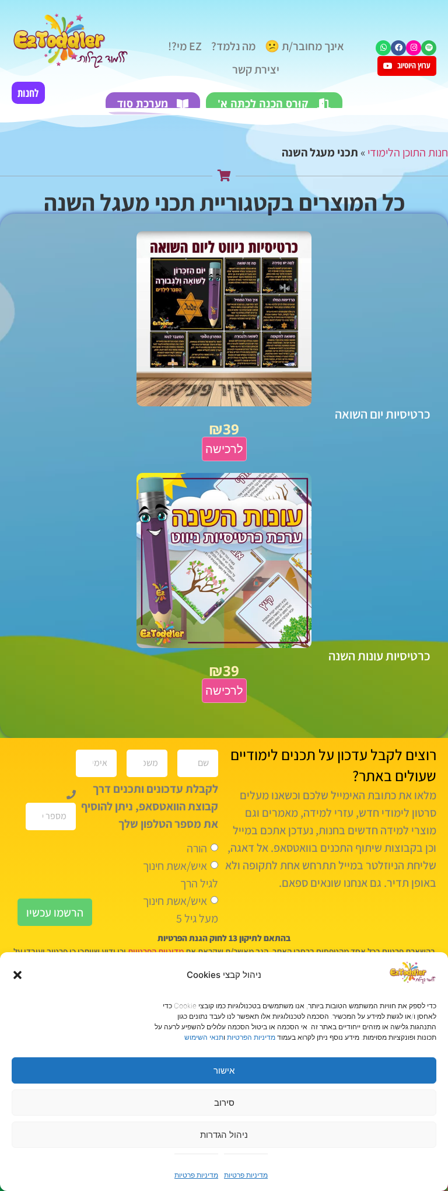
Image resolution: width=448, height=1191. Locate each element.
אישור (224, 1070)
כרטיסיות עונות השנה (379, 655)
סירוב (224, 1102)
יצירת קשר (255, 69)
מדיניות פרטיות (246, 1175)
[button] (17, 975)
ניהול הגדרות (224, 1134)
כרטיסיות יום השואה (382, 414)
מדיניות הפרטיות (251, 1037)
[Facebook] (398, 47)
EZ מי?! (185, 46)
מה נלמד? (233, 46)
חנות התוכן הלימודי (408, 152)
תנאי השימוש (203, 1037)
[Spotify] (428, 47)
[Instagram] (413, 47)
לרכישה (224, 449)
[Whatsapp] (383, 47)
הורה (197, 848)
